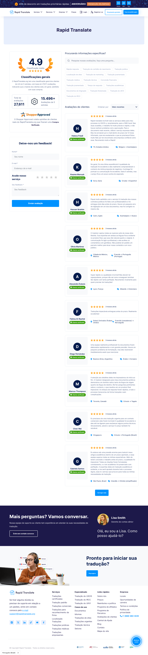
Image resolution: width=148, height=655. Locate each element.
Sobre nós (101, 596)
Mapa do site (103, 631)
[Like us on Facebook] (43, 622)
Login (85, 12)
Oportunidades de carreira (128, 601)
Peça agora (92, 573)
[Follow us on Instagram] (11, 622)
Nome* (14, 152)
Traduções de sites (83, 618)
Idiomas (78, 614)
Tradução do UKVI (83, 603)
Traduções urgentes (83, 621)
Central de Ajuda (104, 620)
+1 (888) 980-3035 (130, 616)
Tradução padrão (59, 602)
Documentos (80, 611)
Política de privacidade (125, 611)
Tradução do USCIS (83, 596)
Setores (78, 628)
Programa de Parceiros (103, 611)
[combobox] (10, 652)
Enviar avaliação (35, 203)
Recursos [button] (49, 12)
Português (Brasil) (8, 653)
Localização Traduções (57, 620)
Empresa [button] (62, 12)
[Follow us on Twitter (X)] (18, 622)
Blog (99, 624)
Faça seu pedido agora (131, 12)
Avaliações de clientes (107, 617)
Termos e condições (129, 606)
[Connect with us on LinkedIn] (24, 622)
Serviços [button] (37, 12)
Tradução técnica (82, 625)
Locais (123, 596)
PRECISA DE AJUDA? (136, 641)
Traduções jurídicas (60, 625)
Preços (73, 12)
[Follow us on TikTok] (31, 622)
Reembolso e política (106, 603)
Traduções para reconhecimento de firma (60, 612)
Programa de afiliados (107, 607)
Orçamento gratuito (113, 12)
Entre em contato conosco (23, 534)
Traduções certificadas (57, 597)
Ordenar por (103, 107)
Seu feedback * (18, 185)
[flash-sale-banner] (74, 4)
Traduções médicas (60, 629)
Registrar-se (98, 12)
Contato (101, 627)
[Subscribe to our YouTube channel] (37, 622)
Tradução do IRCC (83, 600)
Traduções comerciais (61, 606)
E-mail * (15, 163)
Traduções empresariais (57, 633)
